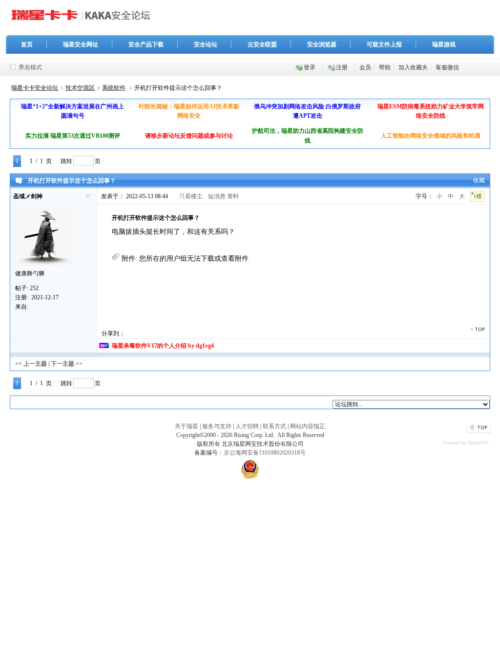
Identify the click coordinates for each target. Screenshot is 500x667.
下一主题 (62, 363)
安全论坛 (205, 44)
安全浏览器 (321, 44)
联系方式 (274, 426)
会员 (365, 67)
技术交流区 (80, 87)
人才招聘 (247, 426)
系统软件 (113, 87)
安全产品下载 (146, 44)
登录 (309, 67)
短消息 (217, 196)
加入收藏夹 (413, 67)
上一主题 (35, 363)
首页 (27, 44)
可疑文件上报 (384, 44)
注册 (342, 67)
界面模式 (30, 67)
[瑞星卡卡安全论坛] (83, 19)
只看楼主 (191, 196)
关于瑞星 (186, 426)
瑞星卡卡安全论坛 (34, 87)
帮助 (385, 67)
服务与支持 (216, 426)
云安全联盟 (262, 44)
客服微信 (447, 67)
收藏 (479, 180)
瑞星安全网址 (80, 44)
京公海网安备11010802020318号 (265, 452)
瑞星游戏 (444, 44)
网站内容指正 (307, 426)
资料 (233, 196)
